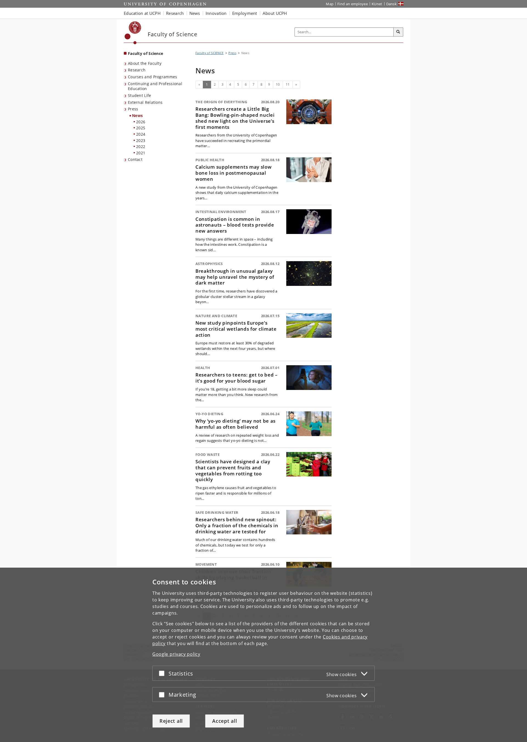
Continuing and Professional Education (155, 86)
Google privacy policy (176, 654)
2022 (140, 146)
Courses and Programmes (152, 76)
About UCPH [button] (275, 13)
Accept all (224, 721)
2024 (140, 134)
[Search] (398, 32)
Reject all (171, 721)
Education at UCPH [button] (142, 13)
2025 (140, 127)
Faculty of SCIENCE (209, 53)
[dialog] (263, 655)
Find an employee (352, 3)
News (137, 115)
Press (133, 108)
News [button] (194, 13)
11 (288, 84)
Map (329, 3)
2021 (140, 152)
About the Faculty (144, 63)
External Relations (145, 102)
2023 (140, 140)
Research (136, 69)
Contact (135, 159)
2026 (140, 121)
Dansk (391, 3)
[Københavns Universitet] (133, 32)
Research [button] (175, 13)
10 (278, 84)
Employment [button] (244, 13)
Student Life (139, 95)
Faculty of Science (145, 53)
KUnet (377, 3)
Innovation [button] (216, 13)
